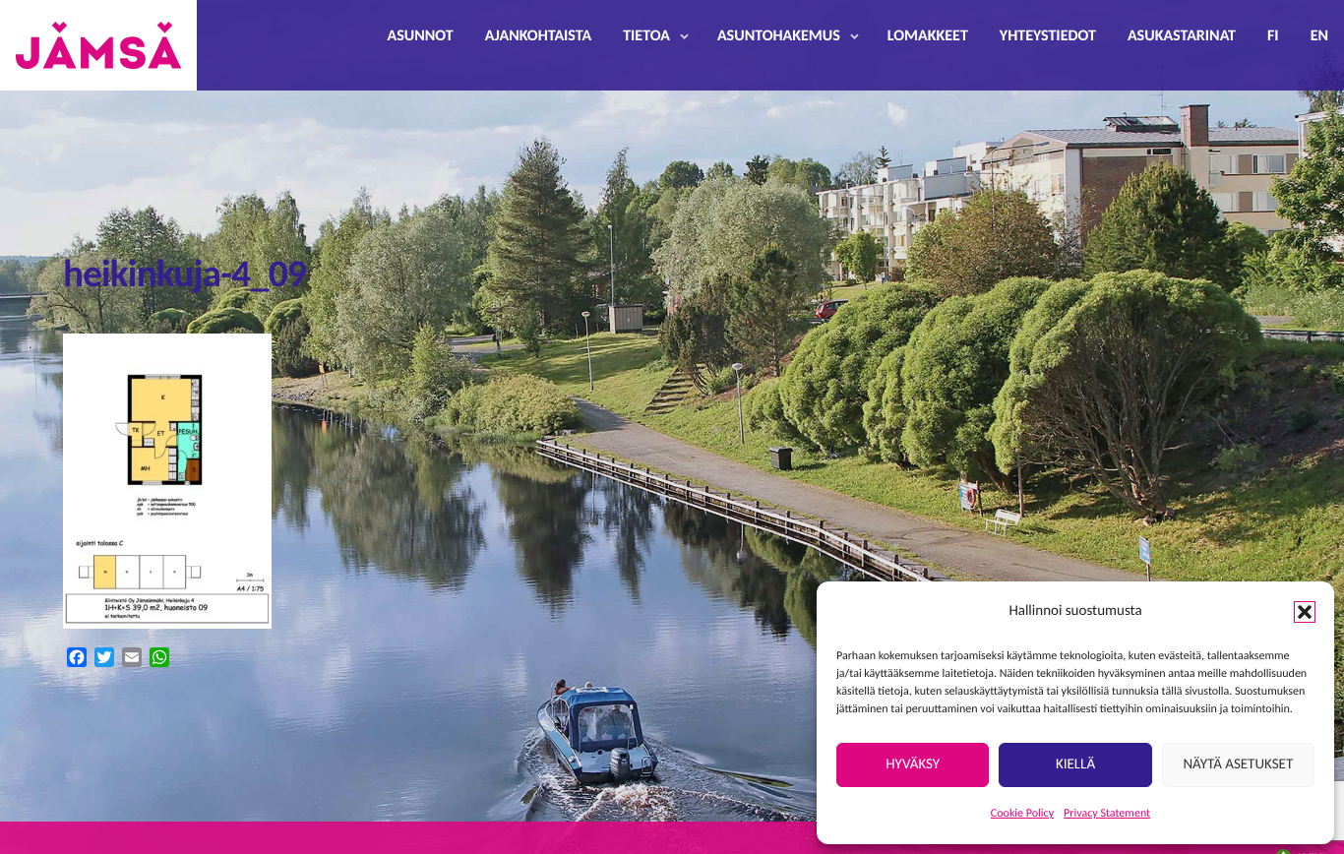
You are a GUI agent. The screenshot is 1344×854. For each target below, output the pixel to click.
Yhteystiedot (1048, 36)
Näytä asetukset (1238, 765)
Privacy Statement (1107, 814)
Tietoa (646, 36)
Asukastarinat (1182, 36)
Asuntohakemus (778, 36)
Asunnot (421, 36)
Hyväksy (913, 765)
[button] (1304, 612)
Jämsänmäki (98, 45)
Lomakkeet (927, 36)
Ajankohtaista (538, 36)
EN (1319, 36)
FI (1273, 36)
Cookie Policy (1022, 814)
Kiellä (1075, 765)
